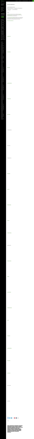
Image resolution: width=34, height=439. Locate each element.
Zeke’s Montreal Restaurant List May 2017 (2, 29)
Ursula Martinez (12, 431)
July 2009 (2, 100)
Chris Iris (8, 220)
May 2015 (2, 54)
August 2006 (2, 110)
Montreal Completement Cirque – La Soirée (14, 9)
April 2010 (2, 93)
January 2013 (2, 68)
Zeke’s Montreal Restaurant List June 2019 (2, 23)
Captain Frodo (9, 36)
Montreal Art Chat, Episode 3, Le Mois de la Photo (3, 39)
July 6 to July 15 (10, 17)
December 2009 (2, 96)
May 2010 (2, 92)
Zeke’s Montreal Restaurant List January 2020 (3, 21)
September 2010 (2, 89)
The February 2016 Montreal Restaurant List (3, 37)
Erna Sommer (20, 426)
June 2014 (2, 60)
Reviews (1, 11)
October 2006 (2, 109)
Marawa (8, 276)
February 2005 (2, 118)
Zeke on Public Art (2, 10)
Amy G (8, 425)
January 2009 (2, 105)
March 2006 (2, 113)
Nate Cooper (8, 114)
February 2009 (2, 104)
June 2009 (2, 101)
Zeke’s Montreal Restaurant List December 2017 (2, 27)
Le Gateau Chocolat (9, 307)
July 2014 (2, 59)
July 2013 (2, 63)
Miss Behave (8, 173)
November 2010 (2, 87)
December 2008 (2, 106)
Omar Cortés (16, 429)
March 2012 (2, 76)
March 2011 (2, 84)
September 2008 (2, 108)
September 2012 (2, 71)
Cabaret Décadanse (12, 425)
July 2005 (2, 117)
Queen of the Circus (10, 430)
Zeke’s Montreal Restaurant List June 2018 (2, 25)
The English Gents (14, 430)
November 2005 (2, 114)
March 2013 (2, 66)
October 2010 (2, 88)
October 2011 (2, 80)
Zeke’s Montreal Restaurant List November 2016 (2, 33)
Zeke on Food (2, 7)
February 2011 (2, 85)
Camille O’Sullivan (16, 425)
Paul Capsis (8, 67)
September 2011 (2, 81)
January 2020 (2, 43)
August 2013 (2, 62)
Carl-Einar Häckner (10, 426)
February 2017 (2, 47)
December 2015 (2, 50)
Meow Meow (8, 360)
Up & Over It (8, 335)
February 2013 (2, 67)
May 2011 (2, 83)
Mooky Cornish (9, 98)
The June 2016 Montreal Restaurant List (3, 35)
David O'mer (16, 426)
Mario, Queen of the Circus (10, 20)
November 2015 (2, 51)
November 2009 (2, 97)
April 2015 (2, 55)
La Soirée (13, 17)
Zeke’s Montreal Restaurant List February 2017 (2, 31)
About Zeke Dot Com (3, 3)
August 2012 (2, 72)
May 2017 (2, 46)
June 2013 (2, 64)
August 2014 (2, 58)
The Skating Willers (19, 430)
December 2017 (2, 45)
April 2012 (2, 75)
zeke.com (2, 0)
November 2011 (2, 79)
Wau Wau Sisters (9, 204)
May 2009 (2, 102)
